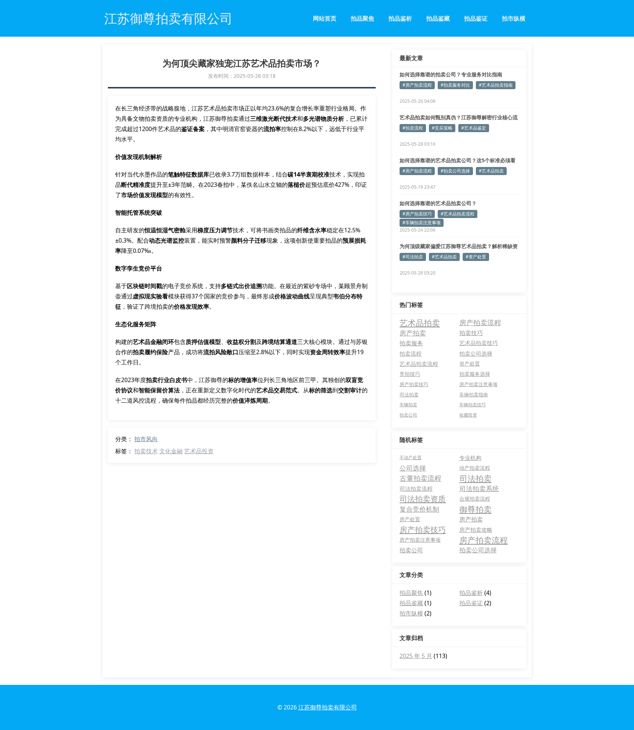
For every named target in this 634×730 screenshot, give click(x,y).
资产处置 (469, 363)
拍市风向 (146, 439)
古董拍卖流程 (420, 478)
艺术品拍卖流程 (419, 363)
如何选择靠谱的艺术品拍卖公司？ (438, 203)
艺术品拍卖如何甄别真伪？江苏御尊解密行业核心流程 (459, 117)
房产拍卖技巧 (414, 384)
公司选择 (413, 468)
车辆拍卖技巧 (472, 405)
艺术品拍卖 (420, 322)
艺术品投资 (199, 451)
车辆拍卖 (408, 405)
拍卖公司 (408, 415)
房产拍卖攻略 (475, 529)
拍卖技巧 (471, 333)
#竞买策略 (442, 128)
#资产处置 (476, 257)
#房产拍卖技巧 (417, 214)
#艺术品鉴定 (473, 128)
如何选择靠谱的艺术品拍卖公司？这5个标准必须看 (457, 160)
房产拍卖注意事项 (478, 384)
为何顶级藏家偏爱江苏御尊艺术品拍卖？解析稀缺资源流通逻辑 (459, 246)
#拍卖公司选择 (455, 171)
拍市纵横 (513, 18)
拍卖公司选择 (475, 353)
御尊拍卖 (475, 509)
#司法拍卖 (412, 257)
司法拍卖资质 (423, 499)
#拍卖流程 (412, 128)
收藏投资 (468, 415)
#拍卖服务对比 (455, 85)
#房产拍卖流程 (417, 85)
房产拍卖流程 (480, 322)
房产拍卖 (413, 332)
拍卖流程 (411, 353)
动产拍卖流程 (474, 467)
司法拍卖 (409, 394)
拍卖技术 (146, 451)
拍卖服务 (411, 343)
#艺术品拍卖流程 (457, 214)
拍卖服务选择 (474, 373)
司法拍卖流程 (416, 488)
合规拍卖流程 (474, 498)
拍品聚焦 (362, 18)
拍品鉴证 (476, 18)
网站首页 (324, 18)
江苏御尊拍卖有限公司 (327, 707)
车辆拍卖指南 (473, 394)
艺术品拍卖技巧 (478, 343)
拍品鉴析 (400, 18)
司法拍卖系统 (479, 488)
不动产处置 (411, 457)
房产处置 (410, 519)
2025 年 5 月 (416, 656)
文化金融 (171, 451)
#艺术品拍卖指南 (496, 85)
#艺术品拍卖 (491, 171)
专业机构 (470, 457)
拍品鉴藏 (438, 18)
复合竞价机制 (419, 509)
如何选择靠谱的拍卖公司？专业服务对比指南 (451, 74)
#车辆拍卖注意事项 (421, 222)
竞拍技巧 (410, 373)
